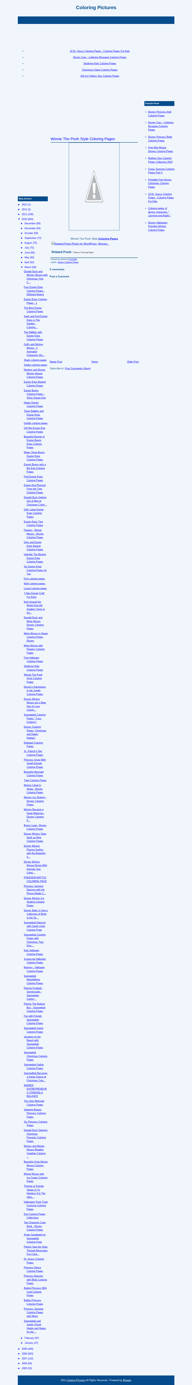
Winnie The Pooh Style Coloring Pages (83, 139)
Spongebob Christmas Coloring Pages (35, 1056)
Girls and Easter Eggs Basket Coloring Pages (33, 546)
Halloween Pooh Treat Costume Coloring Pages (36, 1206)
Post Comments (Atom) (78, 368)
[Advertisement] (96, 19)
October (29, 233)
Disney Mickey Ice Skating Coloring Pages (34, 902)
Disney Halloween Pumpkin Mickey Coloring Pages (157, 226)
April (26, 262)
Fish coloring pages (34, 578)
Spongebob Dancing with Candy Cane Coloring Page (35, 926)
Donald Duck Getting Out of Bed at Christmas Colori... (35, 501)
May (27, 257)
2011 (24, 214)
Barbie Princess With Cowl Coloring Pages (35, 1292)
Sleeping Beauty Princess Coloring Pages (35, 1113)
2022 (24, 204)
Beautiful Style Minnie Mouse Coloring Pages (36, 1165)
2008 (24, 1353)
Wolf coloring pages (34, 583)
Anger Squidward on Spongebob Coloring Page (35, 1238)
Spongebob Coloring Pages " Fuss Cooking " (35, 718)
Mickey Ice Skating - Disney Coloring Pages (35, 801)
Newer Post (56, 361)
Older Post (133, 361)
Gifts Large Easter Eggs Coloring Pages (34, 513)
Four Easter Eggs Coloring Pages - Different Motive (34, 291)
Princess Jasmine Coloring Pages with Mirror (33, 1312)
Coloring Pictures (96, 7)
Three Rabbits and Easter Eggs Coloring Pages (34, 415)
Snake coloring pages (35, 364)
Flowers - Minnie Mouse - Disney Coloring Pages (34, 534)
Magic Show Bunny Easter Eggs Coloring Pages (34, 456)
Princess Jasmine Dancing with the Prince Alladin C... (35, 890)
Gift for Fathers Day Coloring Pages (99, 76)
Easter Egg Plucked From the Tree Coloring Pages (35, 489)
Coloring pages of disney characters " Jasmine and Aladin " (159, 212)
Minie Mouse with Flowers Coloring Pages (34, 649)
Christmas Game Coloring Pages (100, 69)
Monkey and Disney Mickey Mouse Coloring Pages (34, 373)
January (29, 1342)
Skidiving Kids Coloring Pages (99, 63)
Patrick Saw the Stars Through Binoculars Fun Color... (36, 1250)
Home (95, 361)
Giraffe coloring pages (36, 423)
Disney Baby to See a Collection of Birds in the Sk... (36, 914)
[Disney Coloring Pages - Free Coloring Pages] (94, 186)
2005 (24, 1368)
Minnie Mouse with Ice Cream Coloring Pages (35, 1178)
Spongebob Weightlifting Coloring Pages (33, 980)
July (27, 247)
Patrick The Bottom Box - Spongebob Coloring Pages (34, 1007)
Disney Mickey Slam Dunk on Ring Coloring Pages (35, 837)
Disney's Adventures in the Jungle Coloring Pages (35, 690)
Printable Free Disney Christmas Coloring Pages (160, 183)
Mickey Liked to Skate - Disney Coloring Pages (33, 789)
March (28, 267)
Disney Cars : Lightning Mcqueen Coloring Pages (99, 57)
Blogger (127, 1380)
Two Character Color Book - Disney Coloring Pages (35, 1226)
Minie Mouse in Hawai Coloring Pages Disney (36, 637)
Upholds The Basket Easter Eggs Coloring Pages (35, 558)
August (28, 242)
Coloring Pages (108, 238)
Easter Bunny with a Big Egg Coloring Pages (35, 468)
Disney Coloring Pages (68, 262)
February (29, 1338)
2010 (24, 219)
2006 (24, 1363)
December (30, 223)
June (27, 252)
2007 (24, 1358)
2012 (24, 209)
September (30, 238)
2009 (24, 1348)
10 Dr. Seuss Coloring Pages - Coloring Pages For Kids (100, 51)
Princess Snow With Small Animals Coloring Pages (35, 763)
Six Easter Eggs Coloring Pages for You (35, 570)
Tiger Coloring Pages (35, 780)
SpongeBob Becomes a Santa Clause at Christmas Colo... (35, 1077)
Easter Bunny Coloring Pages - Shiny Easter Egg (35, 394)
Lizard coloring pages (35, 588)
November (30, 228)
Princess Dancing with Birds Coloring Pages (35, 1280)
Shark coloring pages (35, 360)
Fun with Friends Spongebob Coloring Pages (33, 1020)
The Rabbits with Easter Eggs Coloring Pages (33, 336)
